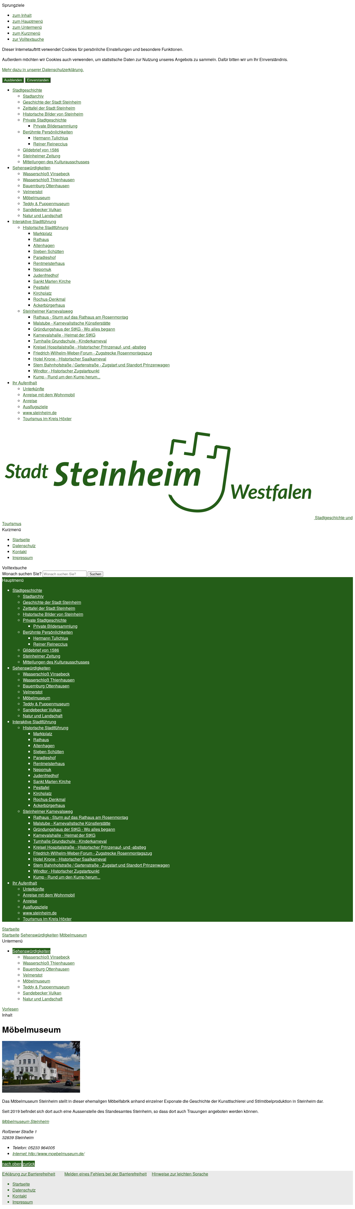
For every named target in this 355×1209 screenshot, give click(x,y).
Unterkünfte (33, 389)
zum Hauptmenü (27, 21)
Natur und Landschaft (42, 215)
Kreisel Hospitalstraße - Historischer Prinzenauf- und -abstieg (89, 347)
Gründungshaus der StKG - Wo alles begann (74, 329)
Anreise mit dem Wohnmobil (49, 395)
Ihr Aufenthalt (24, 383)
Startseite (21, 540)
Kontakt (19, 552)
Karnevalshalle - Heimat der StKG (64, 335)
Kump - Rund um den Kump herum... (66, 377)
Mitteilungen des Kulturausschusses (56, 162)
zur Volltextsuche (28, 39)
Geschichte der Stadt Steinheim (52, 102)
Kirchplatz (42, 293)
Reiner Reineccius (50, 144)
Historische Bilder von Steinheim (53, 114)
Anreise (30, 401)
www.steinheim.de (40, 413)
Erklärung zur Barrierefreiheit (28, 1174)
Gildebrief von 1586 (41, 150)
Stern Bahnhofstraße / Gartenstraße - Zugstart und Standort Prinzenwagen (101, 365)
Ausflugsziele (35, 407)
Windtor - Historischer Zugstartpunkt (66, 371)
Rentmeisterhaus (49, 263)
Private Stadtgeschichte (45, 120)
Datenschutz (24, 546)
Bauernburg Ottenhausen (46, 186)
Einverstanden (38, 80)
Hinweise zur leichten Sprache (180, 1174)
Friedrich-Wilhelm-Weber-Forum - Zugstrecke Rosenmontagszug (92, 353)
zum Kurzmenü (26, 33)
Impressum (22, 557)
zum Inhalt (21, 15)
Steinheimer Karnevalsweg (48, 311)
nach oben (12, 1164)
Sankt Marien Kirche (52, 281)
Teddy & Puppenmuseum (46, 203)
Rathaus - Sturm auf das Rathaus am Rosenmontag (80, 317)
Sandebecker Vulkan (42, 209)
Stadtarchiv (33, 96)
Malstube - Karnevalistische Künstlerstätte (71, 323)
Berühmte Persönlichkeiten (48, 132)
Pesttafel (41, 287)
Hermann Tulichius (50, 138)
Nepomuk (42, 269)
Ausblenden (13, 80)
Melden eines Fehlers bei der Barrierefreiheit (105, 1174)
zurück (29, 1164)
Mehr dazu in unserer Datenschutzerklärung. (43, 69)
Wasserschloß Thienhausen (49, 180)
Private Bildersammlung (55, 126)
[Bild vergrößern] (41, 1091)
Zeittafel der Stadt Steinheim (49, 108)
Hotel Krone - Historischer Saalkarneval (69, 359)
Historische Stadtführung (45, 227)
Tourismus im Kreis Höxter (47, 419)
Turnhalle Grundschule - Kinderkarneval (70, 341)
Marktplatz (42, 233)
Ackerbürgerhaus (49, 305)
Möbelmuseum (36, 198)
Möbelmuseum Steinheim (25, 1121)
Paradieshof (44, 257)
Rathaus (41, 239)
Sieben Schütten (48, 251)
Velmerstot (32, 192)
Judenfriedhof (45, 275)
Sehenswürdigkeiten (31, 168)
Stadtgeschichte (27, 90)
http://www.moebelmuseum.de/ (48, 1154)
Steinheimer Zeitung (41, 156)
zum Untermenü (27, 27)
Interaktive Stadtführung (34, 221)
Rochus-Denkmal (49, 299)
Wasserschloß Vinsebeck (46, 174)
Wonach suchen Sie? (22, 574)
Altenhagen (44, 245)
